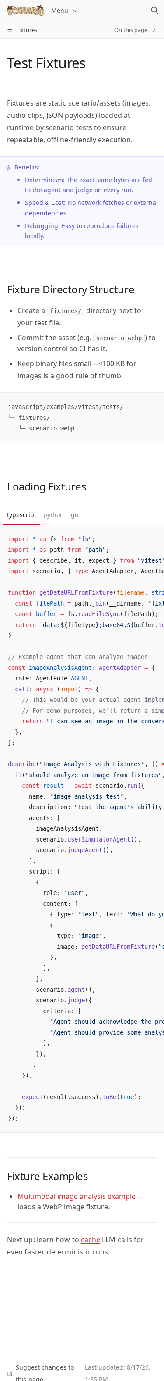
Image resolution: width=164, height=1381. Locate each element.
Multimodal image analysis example (76, 1196)
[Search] (154, 10)
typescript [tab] (21, 515)
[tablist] (82, 515)
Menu (59, 10)
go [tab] (74, 515)
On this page (130, 30)
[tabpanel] (82, 829)
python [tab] (53, 515)
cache (90, 1239)
